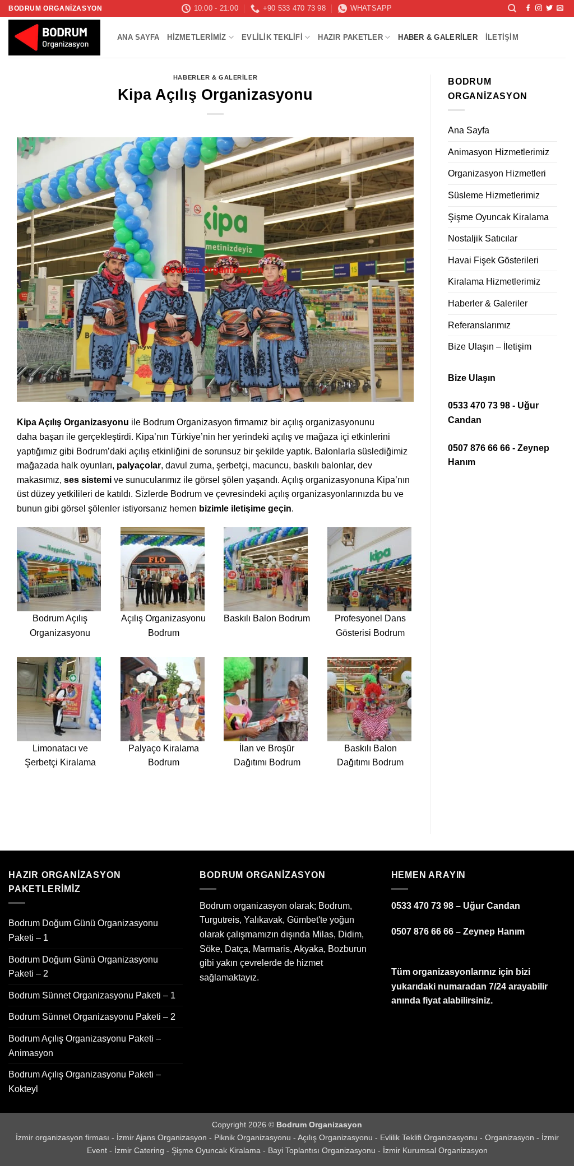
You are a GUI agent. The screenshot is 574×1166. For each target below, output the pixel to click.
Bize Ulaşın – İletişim (489, 346)
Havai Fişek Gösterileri (493, 260)
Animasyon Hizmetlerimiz (498, 152)
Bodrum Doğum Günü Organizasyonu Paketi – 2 (83, 967)
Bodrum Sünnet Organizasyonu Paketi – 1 (91, 995)
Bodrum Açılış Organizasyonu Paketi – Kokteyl (84, 1082)
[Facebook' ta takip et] (528, 8)
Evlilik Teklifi (272, 37)
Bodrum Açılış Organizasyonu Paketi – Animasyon (84, 1046)
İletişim (502, 37)
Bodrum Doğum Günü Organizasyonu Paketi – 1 (83, 930)
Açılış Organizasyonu (336, 1137)
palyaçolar (139, 465)
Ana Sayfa (138, 37)
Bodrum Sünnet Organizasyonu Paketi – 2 (91, 1016)
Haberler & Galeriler (215, 77)
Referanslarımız (479, 325)
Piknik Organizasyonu (253, 1137)
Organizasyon (510, 1137)
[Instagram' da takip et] (538, 8)
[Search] (512, 8)
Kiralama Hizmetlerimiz (494, 281)
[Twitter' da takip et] (549, 8)
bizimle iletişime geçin (245, 508)
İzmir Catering (140, 1150)
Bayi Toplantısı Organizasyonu (323, 1150)
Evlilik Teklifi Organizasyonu (430, 1137)
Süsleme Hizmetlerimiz (494, 195)
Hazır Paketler (350, 37)
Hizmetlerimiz (196, 37)
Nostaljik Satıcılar (482, 238)
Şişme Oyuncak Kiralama (498, 217)
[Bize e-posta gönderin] (560, 8)
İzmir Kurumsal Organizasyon (435, 1150)
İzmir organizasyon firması (64, 1137)
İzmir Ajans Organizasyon (163, 1137)
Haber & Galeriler (437, 37)
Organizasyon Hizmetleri (497, 173)
